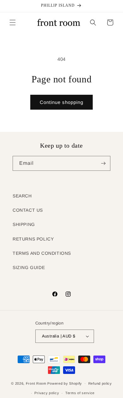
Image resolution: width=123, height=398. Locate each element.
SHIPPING (24, 224)
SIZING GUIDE (29, 267)
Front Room (36, 383)
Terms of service (80, 393)
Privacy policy (46, 393)
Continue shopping (61, 102)
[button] (13, 22)
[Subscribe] (103, 163)
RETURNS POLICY (33, 238)
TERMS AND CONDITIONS (42, 253)
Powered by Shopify (64, 383)
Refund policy (100, 383)
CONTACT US (28, 210)
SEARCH (22, 195)
